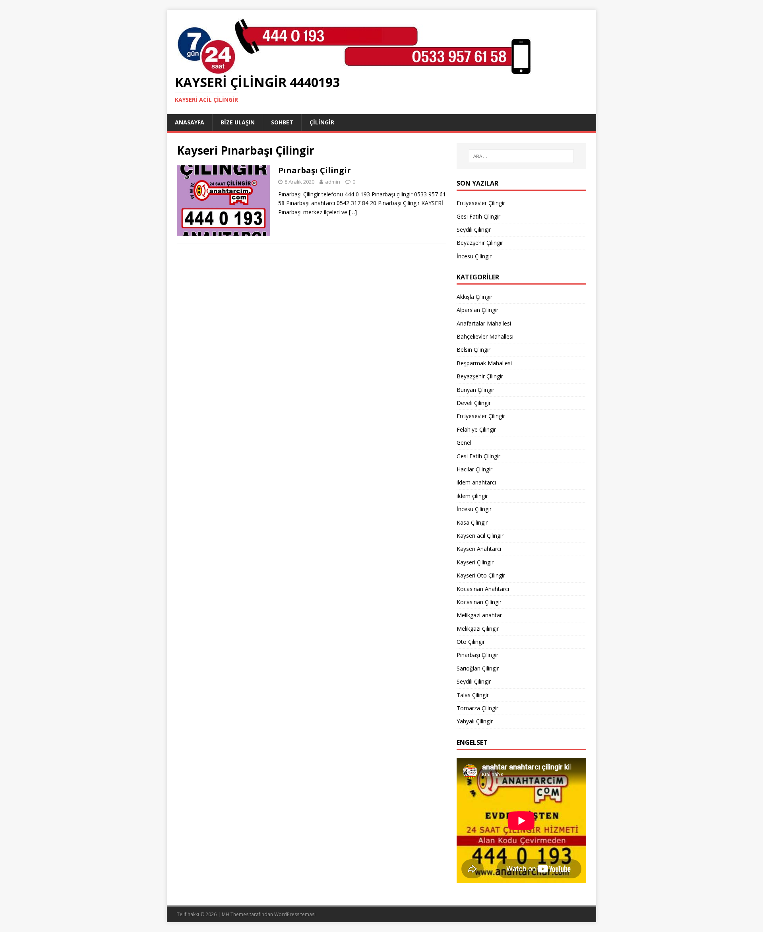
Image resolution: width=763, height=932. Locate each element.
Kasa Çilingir (472, 522)
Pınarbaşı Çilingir (314, 170)
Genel (464, 442)
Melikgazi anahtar (479, 615)
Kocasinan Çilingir (479, 602)
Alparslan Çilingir (477, 310)
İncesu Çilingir (474, 256)
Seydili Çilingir (474, 229)
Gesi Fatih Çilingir (478, 216)
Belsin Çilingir (473, 349)
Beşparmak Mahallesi (484, 363)
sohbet (282, 122)
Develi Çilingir (474, 403)
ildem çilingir (472, 496)
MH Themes (235, 914)
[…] (353, 212)
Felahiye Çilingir (476, 429)
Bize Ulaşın (238, 122)
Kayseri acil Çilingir (480, 535)
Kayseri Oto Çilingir (481, 575)
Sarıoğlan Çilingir (478, 668)
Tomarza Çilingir (477, 708)
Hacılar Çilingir (474, 469)
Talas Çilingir (473, 695)
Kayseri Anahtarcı (479, 548)
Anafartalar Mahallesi (484, 323)
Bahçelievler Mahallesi (485, 336)
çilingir (322, 122)
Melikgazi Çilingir (478, 628)
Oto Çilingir (471, 641)
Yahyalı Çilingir (475, 721)
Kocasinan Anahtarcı (483, 589)
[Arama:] (521, 156)
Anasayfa (189, 122)
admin (332, 181)
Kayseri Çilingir (475, 562)
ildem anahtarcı (476, 482)
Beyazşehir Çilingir (480, 242)
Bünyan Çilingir (475, 389)
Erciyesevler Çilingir (481, 203)
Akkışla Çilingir (474, 296)
